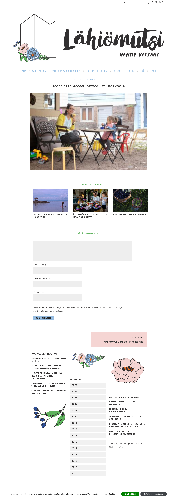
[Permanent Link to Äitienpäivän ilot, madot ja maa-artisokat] (90, 211)
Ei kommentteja (94, 79)
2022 (74, 404)
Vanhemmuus (39, 70)
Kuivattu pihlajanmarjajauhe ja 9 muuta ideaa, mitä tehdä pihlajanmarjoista (46, 376)
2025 (74, 385)
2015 (74, 448)
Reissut (118, 70)
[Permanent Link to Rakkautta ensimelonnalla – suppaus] (50, 211)
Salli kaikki (130, 493)
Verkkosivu (38, 292)
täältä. (112, 494)
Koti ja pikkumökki (97, 70)
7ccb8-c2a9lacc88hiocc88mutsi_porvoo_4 (88, 86)
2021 (74, 410)
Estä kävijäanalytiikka (153, 494)
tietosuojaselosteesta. (54, 311)
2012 (74, 467)
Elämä (23, 70)
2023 (74, 397)
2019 (74, 423)
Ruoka (131, 70)
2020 (74, 416)
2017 (74, 435)
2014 (74, 454)
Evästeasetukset (116, 447)
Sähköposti (42, 278)
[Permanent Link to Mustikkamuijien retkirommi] (130, 211)
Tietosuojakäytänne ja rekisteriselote (126, 444)
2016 (74, 442)
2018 (74, 429)
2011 (74, 473)
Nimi (39, 264)
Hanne (153, 70)
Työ (143, 70)
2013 (74, 461)
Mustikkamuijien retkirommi (130, 214)
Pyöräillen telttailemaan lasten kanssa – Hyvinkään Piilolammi (46, 367)
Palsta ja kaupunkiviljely (66, 70)
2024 (75, 391)
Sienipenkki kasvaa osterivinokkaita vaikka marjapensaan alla (48, 384)
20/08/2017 (77, 79)
